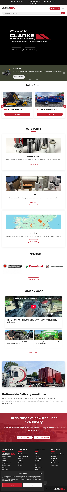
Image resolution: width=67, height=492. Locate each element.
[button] (41, 473)
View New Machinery (24, 437)
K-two (36, 465)
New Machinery (16, 49)
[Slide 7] (36, 79)
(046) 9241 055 (50, 1)
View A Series (18, 76)
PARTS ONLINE (55, 8)
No (32, 485)
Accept (12, 485)
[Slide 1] (29, 79)
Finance (20, 465)
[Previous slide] (3, 73)
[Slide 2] (30, 79)
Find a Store (33, 241)
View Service (33, 164)
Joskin (37, 463)
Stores (20, 460)
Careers (53, 460)
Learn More (33, 203)
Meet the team (55, 463)
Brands (20, 458)
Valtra (36, 454)
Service (20, 463)
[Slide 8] (37, 79)
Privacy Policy (22, 488)
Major (36, 469)
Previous (2, 106)
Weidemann (38, 458)
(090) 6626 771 (36, 1)
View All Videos (33, 353)
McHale (37, 456)
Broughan (38, 460)
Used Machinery (30, 49)
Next (64, 106)
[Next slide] (64, 73)
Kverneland (38, 467)
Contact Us (54, 465)
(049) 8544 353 (19, 1)
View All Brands (34, 279)
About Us (54, 458)
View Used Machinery (42, 437)
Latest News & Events (57, 454)
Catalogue (54, 456)
